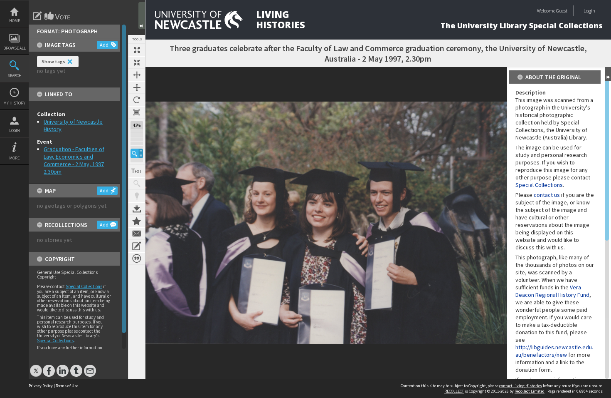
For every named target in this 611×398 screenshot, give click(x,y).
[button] (137, 153)
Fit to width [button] (136, 75)
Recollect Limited (529, 391)
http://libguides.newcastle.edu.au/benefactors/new (554, 350)
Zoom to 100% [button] (136, 112)
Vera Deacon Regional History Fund (552, 291)
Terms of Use (67, 385)
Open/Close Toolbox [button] (141, 15)
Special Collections (84, 286)
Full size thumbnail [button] (136, 50)
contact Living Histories (520, 385)
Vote (57, 15)
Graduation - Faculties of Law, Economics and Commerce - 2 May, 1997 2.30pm (74, 160)
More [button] (14, 158)
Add (104, 45)
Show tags (53, 61)
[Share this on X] (36, 366)
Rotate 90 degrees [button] (136, 100)
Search (14, 75)
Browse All (14, 48)
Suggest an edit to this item (37, 15)
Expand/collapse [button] (608, 74)
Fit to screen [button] (136, 62)
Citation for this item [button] (136, 258)
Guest (561, 10)
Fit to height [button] (136, 87)
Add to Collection (136, 221)
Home (14, 20)
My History (14, 103)
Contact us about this (136, 233)
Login (14, 130)
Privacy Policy (41, 385)
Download (136, 208)
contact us (547, 195)
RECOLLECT (454, 391)
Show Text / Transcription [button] (136, 171)
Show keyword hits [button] (136, 183)
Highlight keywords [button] (136, 196)
